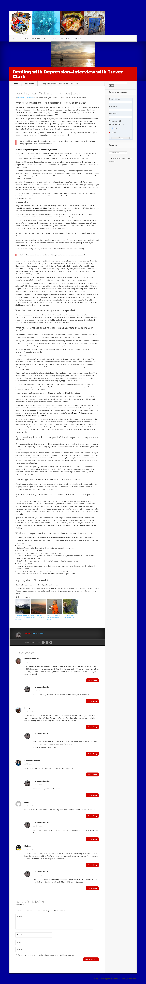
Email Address (114, 99)
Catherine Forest (32, 761)
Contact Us (24, 38)
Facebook (47, 642)
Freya (27, 708)
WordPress (132, 979)
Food (46, 38)
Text (115, 132)
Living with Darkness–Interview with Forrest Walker (53, 617)
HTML (115, 128)
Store (61, 38)
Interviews (29, 83)
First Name (113, 106)
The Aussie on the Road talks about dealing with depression (22, 617)
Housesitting (76, 38)
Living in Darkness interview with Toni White (38, 616)
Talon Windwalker (41, 93)
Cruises (53, 38)
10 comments (82, 93)
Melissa (27, 846)
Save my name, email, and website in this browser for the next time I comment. (46, 955)
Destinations (35, 38)
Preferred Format (116, 124)
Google (43, 642)
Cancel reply (19, 904)
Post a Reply (92, 680)
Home (16, 83)
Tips (67, 38)
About (15, 38)
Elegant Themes (110, 979)
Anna (41, 901)
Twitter (50, 642)
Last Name (113, 114)
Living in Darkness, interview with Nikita (69, 616)
